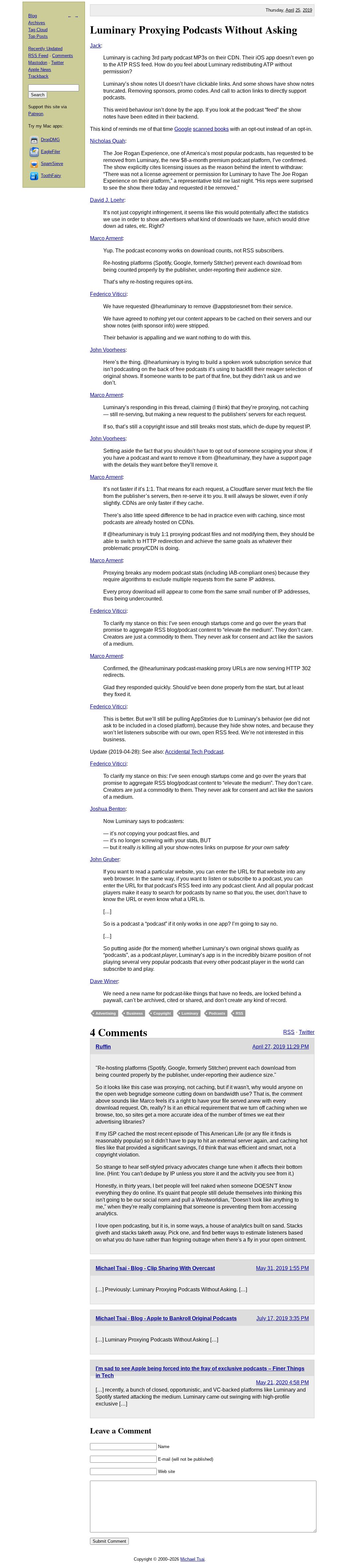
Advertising (106, 1013)
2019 (307, 10)
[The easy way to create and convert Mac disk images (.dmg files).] (34, 139)
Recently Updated (45, 48)
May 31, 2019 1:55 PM (282, 1268)
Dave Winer (104, 981)
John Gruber (104, 859)
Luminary (190, 1013)
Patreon (35, 113)
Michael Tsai (192, 1559)
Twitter (306, 1032)
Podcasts (217, 1013)
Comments (62, 55)
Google (183, 129)
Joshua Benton (108, 809)
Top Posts (38, 36)
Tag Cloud (37, 29)
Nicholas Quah (107, 141)
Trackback (38, 76)
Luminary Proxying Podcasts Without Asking (193, 29)
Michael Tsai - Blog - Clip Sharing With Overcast (155, 1268)
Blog (32, 15)
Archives (36, 22)
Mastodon (37, 62)
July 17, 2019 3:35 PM (282, 1318)
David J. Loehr (107, 200)
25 (298, 10)
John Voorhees (108, 350)
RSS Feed (38, 55)
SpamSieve (52, 163)
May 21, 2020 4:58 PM (282, 1382)
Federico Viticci (108, 294)
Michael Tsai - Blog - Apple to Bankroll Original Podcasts (166, 1318)
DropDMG (50, 139)
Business (135, 1013)
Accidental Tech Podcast (194, 752)
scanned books (211, 129)
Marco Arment (106, 238)
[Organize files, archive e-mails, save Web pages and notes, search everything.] (34, 151)
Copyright (162, 1013)
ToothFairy (51, 175)
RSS (239, 1013)
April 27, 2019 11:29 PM (280, 1047)
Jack (95, 45)
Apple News (39, 69)
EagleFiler (50, 151)
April (290, 10)
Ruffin (103, 1047)
